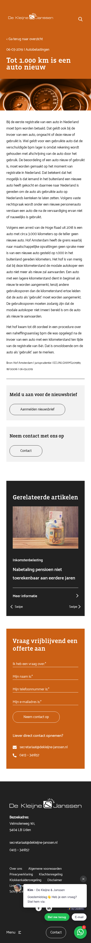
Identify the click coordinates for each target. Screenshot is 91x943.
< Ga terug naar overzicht (24, 39)
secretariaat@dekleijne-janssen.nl (44, 747)
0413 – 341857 (29, 755)
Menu (10, 932)
